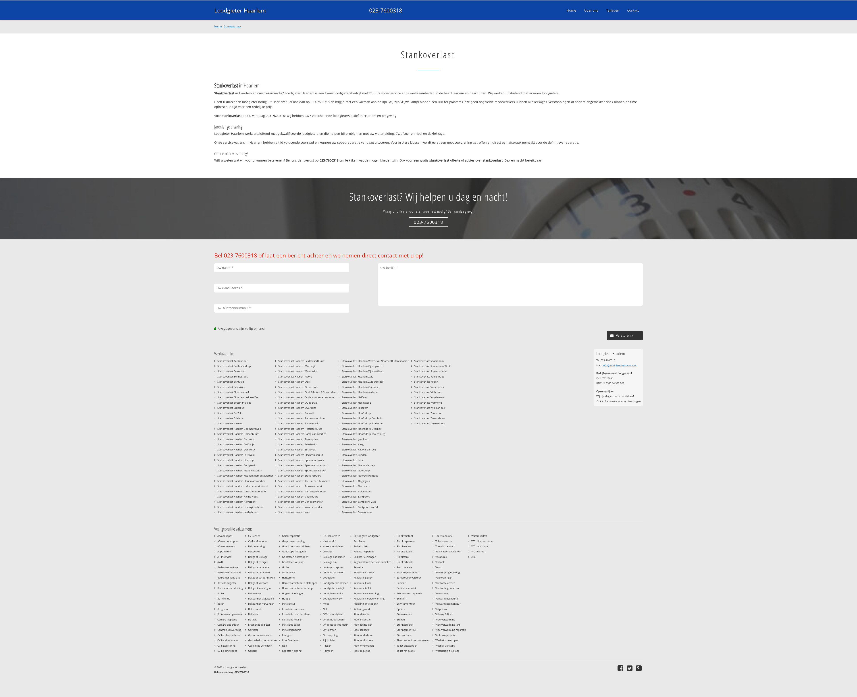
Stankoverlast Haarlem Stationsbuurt (299, 475)
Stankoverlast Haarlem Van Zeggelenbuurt (302, 491)
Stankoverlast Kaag (353, 444)
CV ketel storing (226, 645)
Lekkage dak (330, 562)
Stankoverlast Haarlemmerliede (360, 392)
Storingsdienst (405, 624)
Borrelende (223, 598)
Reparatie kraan (363, 583)
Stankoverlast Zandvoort (428, 413)
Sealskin (401, 598)
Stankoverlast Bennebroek (232, 376)
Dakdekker (254, 551)
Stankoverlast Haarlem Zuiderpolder (362, 381)
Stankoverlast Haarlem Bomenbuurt (238, 434)
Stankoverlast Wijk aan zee (429, 407)
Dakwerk (253, 614)
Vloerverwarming (445, 619)
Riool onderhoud (363, 635)
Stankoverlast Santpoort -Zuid (359, 501)
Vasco (438, 567)
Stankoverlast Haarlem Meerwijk (296, 366)
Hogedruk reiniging (293, 593)
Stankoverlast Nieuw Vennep (358, 465)
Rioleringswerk (362, 609)
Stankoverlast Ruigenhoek (357, 491)
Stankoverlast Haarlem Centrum (235, 439)
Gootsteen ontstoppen (295, 556)
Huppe (286, 598)
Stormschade (404, 635)
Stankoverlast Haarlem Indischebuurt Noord (242, 486)
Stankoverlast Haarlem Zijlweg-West (362, 371)
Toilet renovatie (406, 650)
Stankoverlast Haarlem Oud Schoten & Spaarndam (307, 392)
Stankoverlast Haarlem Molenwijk (297, 371)
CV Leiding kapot (227, 650)
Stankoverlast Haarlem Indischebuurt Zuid (241, 491)
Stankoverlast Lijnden (354, 454)
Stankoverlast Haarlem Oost (294, 381)
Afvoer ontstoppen (228, 541)
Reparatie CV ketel (364, 572)
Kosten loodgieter (333, 546)
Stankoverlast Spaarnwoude (430, 371)
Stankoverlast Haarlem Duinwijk (235, 460)
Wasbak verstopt (445, 645)
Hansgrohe (288, 577)
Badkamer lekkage (227, 567)
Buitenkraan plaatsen (229, 614)
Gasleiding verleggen (260, 645)
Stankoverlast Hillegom (355, 407)
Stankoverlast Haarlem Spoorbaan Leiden (302, 470)
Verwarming (442, 593)
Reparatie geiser (363, 577)
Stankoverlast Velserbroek (429, 387)
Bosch (220, 603)
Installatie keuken (292, 619)
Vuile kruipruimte (445, 635)
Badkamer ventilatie (228, 577)
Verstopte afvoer (445, 583)
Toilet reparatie (444, 535)
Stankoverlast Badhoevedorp (234, 366)
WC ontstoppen (480, 546)
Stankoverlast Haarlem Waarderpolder (300, 507)
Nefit (326, 609)
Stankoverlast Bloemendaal (233, 392)
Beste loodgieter (226, 583)
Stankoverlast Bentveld (230, 381)
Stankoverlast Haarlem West (294, 512)
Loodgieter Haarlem (240, 10)
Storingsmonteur (406, 629)
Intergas (286, 635)
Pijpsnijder (329, 640)
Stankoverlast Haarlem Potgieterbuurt (300, 428)
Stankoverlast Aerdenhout (232, 361)
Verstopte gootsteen (447, 588)
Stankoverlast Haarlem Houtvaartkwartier (241, 481)
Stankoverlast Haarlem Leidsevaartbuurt (301, 361)
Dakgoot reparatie (258, 567)
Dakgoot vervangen (259, 588)
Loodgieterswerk (332, 598)
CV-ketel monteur (258, 541)
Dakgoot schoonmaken (261, 577)
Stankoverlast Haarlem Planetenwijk (299, 423)
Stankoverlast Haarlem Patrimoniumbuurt (302, 418)
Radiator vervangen (365, 556)
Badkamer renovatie (229, 572)
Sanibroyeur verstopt (409, 577)
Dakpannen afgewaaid (261, 598)
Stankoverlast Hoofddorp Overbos (361, 428)
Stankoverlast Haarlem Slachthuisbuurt (300, 454)
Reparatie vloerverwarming (369, 598)
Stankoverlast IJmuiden (355, 439)
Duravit (252, 619)
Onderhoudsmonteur (335, 624)
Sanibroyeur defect (408, 572)
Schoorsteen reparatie (409, 593)
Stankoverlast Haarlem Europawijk (237, 465)
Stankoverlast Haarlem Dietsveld (236, 454)
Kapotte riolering (292, 650)
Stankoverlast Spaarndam (429, 361)
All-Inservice (224, 556)
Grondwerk (288, 572)
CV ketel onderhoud (229, 635)
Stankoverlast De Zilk (229, 413)
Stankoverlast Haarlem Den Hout (236, 449)
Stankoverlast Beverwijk (231, 387)
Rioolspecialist (405, 551)
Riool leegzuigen (363, 624)
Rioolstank (403, 556)
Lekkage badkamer (334, 556)
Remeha (358, 567)
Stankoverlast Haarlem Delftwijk (235, 444)
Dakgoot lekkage (257, 556)
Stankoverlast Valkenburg (429, 376)
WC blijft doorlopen (482, 541)
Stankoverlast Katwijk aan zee (359, 449)
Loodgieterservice (333, 593)
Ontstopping (330, 635)
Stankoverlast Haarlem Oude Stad (297, 402)
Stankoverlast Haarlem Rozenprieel (298, 439)
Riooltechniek (405, 562)
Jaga (284, 645)
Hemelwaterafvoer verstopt (298, 588)
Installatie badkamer (294, 609)
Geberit (252, 650)
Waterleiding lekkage (447, 650)
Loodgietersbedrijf (333, 588)
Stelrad (401, 619)
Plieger (327, 645)
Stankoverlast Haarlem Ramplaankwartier (302, 434)
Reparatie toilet (362, 588)
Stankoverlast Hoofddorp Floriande (362, 423)
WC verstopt (478, 551)
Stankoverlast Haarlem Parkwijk (296, 413)
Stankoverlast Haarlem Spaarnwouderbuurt (303, 465)
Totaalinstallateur (445, 546)
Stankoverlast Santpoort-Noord (360, 507)
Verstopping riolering (447, 572)
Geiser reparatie (291, 535)
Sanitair (401, 583)
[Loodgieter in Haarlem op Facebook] (621, 668)
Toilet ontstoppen (407, 645)
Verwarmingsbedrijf (446, 598)
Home (218, 26)
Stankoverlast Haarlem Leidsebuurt (237, 512)
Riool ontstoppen (364, 645)
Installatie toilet (291, 624)
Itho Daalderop (291, 640)
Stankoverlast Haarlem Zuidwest (360, 387)
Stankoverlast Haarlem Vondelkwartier (300, 501)
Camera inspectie (227, 619)
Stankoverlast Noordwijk (356, 470)
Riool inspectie (362, 619)
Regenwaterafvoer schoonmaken (372, 562)
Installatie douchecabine (296, 614)
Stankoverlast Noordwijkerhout (360, 475)
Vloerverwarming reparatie (450, 629)
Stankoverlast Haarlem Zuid (357, 376)
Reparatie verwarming (366, 593)
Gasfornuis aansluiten (260, 635)
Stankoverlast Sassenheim (357, 512)
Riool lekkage (361, 629)
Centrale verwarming (229, 629)
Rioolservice (404, 546)
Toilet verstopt (443, 541)
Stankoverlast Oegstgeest (356, 481)
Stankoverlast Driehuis (230, 418)
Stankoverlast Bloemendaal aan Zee (237, 397)
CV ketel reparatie (227, 640)
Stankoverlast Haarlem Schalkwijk (297, 444)
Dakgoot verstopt (258, 583)
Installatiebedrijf (291, 629)
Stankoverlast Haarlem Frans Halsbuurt (239, 470)
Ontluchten (329, 629)
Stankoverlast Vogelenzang (429, 397)
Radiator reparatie (364, 551)
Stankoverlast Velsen (426, 381)
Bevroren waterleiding (230, 588)
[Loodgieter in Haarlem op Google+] (639, 668)
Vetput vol (441, 609)
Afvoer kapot (224, 535)
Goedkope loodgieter (294, 551)
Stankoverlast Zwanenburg (429, 423)
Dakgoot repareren (259, 572)
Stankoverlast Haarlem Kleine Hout (237, 496)
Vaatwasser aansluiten (448, 551)
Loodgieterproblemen (335, 583)
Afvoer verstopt (226, 546)
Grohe (285, 567)
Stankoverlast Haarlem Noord (295, 376)
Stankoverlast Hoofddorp (356, 413)
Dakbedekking (256, 546)
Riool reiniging (362, 650)
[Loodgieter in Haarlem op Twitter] (630, 668)
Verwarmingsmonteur (447, 603)
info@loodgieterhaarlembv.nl (620, 365)
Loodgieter (329, 577)
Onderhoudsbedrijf (334, 619)
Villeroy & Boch (444, 614)
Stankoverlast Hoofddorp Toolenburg (363, 434)
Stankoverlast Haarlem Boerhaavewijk (239, 428)
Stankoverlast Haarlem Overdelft (297, 407)
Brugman (222, 609)
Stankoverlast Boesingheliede (234, 402)
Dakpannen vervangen (261, 603)
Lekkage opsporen (333, 567)
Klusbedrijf (329, 541)
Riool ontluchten (363, 640)
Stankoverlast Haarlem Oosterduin (298, 387)
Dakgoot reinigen (258, 562)
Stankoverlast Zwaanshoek (429, 418)
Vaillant (439, 562)
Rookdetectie (404, 567)
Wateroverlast (479, 535)
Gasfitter (253, 629)
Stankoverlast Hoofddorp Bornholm (362, 418)
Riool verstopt (405, 535)
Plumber (328, 650)
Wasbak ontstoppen (447, 640)
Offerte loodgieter (333, 614)
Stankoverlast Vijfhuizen (428, 392)
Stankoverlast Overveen (355, 486)
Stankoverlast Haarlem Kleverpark (236, 501)
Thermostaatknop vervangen (413, 640)
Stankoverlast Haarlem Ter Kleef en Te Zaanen (304, 481)
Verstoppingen (443, 577)
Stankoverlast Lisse (353, 460)
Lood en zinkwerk (333, 572)
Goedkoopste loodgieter (296, 546)
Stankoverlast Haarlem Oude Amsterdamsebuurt (306, 397)
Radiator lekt (361, 546)
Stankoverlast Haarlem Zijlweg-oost (362, 366)
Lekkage (327, 551)
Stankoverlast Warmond (428, 402)
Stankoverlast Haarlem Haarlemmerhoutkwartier (245, 475)
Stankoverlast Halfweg (354, 397)
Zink (473, 556)
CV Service (254, 535)
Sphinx (401, 609)
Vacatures (441, 556)
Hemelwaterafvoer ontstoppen (300, 583)
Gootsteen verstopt (293, 562)
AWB (220, 562)
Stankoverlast (232, 26)
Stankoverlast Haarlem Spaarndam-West (301, 460)
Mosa (326, 603)
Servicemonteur (406, 603)
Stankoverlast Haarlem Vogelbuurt (298, 496)
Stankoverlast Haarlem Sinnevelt (297, 449)
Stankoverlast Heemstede (356, 402)
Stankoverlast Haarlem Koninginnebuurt (240, 507)
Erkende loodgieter (259, 624)
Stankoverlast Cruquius (230, 407)
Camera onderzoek (228, 624)
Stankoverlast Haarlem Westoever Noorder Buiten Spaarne (375, 361)
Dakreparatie (255, 609)
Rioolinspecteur (406, 541)
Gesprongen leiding (293, 541)
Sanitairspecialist (406, 588)
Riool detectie (361, 614)
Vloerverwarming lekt (447, 624)
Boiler (220, 593)
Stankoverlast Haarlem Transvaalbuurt (300, 486)
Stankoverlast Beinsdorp (231, 371)
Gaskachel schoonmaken (262, 640)
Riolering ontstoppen (366, 603)
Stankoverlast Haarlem (230, 423)
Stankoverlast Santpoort (356, 496)
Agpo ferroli (224, 551)
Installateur (288, 603)
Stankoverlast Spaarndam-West (432, 366)
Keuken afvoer (331, 535)
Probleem (359, 541)
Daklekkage (254, 593)
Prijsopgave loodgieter (366, 535)
